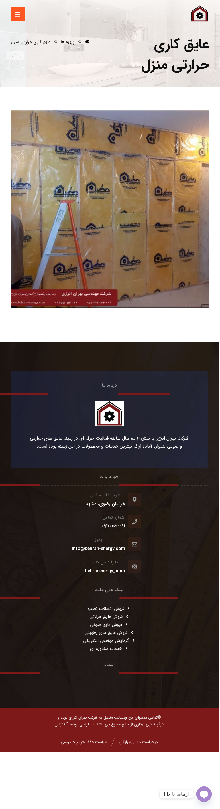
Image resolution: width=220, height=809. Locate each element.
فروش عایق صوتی (106, 624)
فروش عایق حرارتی (106, 616)
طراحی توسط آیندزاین (72, 724)
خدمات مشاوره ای (106, 648)
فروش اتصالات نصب (106, 608)
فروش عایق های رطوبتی (106, 632)
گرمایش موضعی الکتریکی (106, 640)
